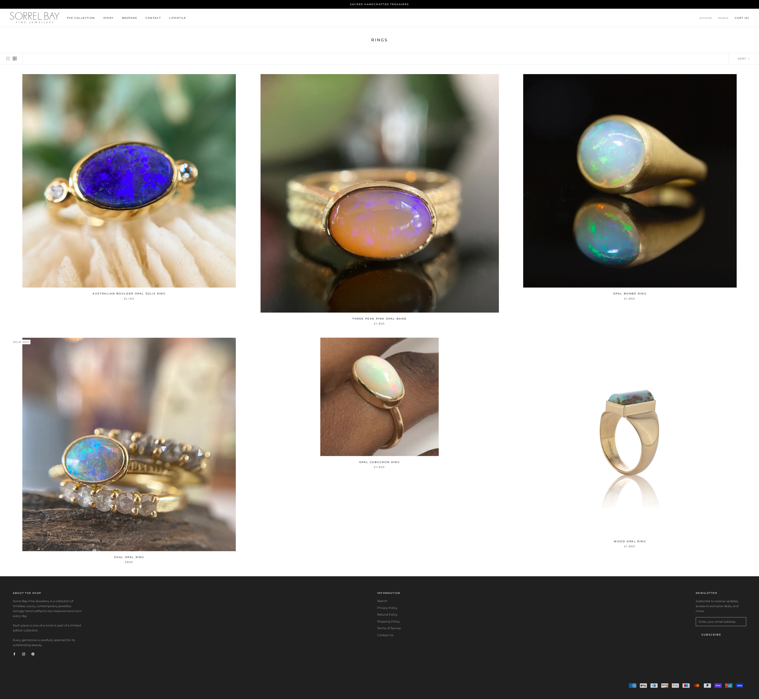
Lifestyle (177, 17)
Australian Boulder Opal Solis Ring (129, 293)
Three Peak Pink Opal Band (379, 318)
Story (108, 17)
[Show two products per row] (8, 58)
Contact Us (385, 635)
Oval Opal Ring (129, 557)
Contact (153, 17)
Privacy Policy (387, 608)
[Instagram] (23, 653)
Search (723, 18)
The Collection (81, 17)
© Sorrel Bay (26, 686)
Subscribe (711, 634)
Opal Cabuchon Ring (379, 462)
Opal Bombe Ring (630, 293)
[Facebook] (14, 653)
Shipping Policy (388, 621)
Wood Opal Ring (630, 541)
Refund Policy (387, 614)
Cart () (742, 17)
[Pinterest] (32, 653)
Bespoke (129, 17)
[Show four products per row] (14, 58)
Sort (742, 58)
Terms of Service (389, 628)
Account (706, 18)
